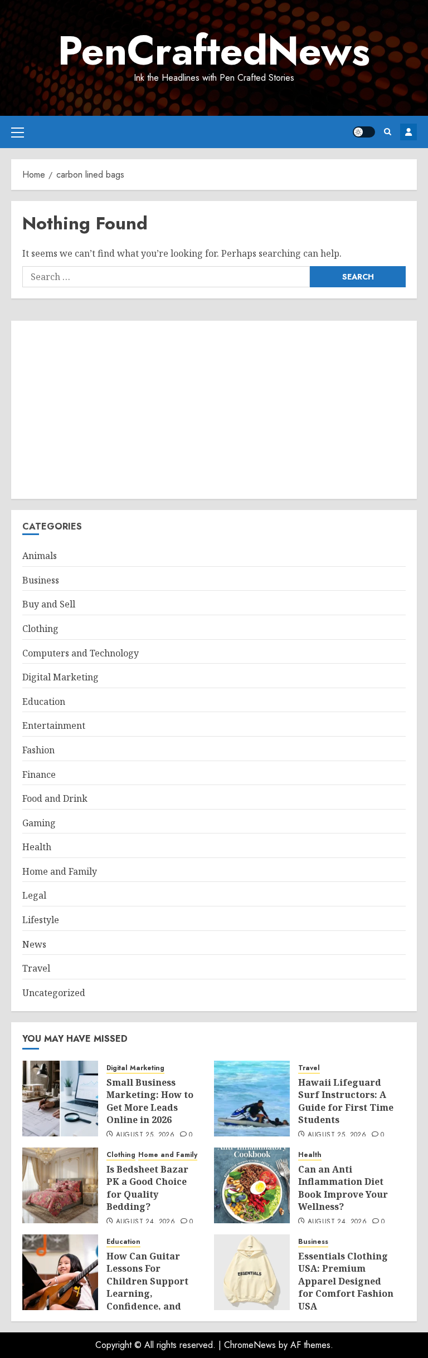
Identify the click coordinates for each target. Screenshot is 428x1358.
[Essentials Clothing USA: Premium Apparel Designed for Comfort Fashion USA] (252, 1272)
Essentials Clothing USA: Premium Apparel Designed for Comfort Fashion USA (345, 1281)
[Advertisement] (214, 410)
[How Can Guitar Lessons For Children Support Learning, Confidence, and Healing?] (60, 1272)
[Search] (388, 132)
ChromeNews (250, 1345)
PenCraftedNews (214, 51)
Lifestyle (40, 920)
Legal (34, 895)
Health (36, 847)
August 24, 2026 (145, 1222)
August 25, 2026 (145, 1135)
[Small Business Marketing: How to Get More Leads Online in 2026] (60, 1098)
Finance (39, 774)
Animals (39, 556)
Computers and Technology (80, 653)
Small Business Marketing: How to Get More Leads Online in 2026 (149, 1101)
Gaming (39, 823)
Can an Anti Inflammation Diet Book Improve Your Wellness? (343, 1188)
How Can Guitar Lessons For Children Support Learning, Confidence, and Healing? (147, 1287)
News (34, 944)
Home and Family (59, 871)
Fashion (38, 750)
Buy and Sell (48, 604)
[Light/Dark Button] (364, 132)
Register (408, 132)
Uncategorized (53, 993)
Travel (36, 968)
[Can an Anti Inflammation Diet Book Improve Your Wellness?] (252, 1185)
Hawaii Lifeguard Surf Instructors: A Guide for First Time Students (345, 1101)
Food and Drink (54, 798)
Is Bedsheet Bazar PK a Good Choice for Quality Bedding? (147, 1188)
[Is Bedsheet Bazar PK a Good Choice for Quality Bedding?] (60, 1185)
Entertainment (53, 725)
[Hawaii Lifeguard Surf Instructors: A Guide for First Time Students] (252, 1098)
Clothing (40, 628)
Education (43, 701)
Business (40, 580)
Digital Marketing (60, 677)
